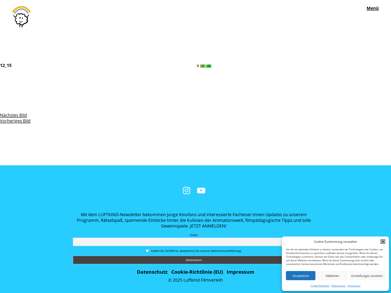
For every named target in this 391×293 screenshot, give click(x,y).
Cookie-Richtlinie (320, 286)
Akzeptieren (300, 276)
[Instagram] (186, 190)
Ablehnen (332, 276)
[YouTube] (201, 190)
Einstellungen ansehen (367, 276)
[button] (383, 242)
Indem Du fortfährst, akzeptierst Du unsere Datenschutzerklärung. (196, 251)
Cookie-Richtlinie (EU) (197, 271)
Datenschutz (338, 286)
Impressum (354, 286)
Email (194, 235)
